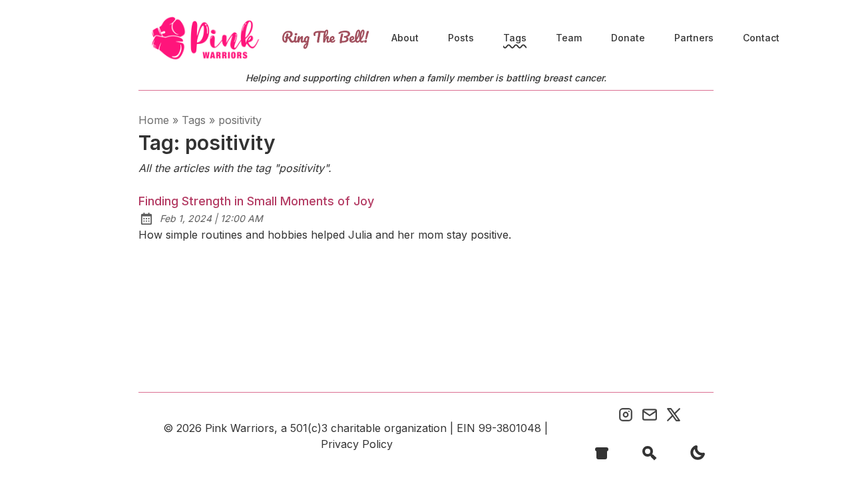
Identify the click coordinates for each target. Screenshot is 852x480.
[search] (650, 452)
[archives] (602, 452)
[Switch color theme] (698, 453)
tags (194, 120)
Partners (694, 37)
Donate (628, 37)
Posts (461, 37)
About (405, 37)
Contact (761, 37)
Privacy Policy (357, 444)
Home (153, 120)
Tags (515, 37)
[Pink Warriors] (205, 38)
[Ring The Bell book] (326, 38)
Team (569, 37)
